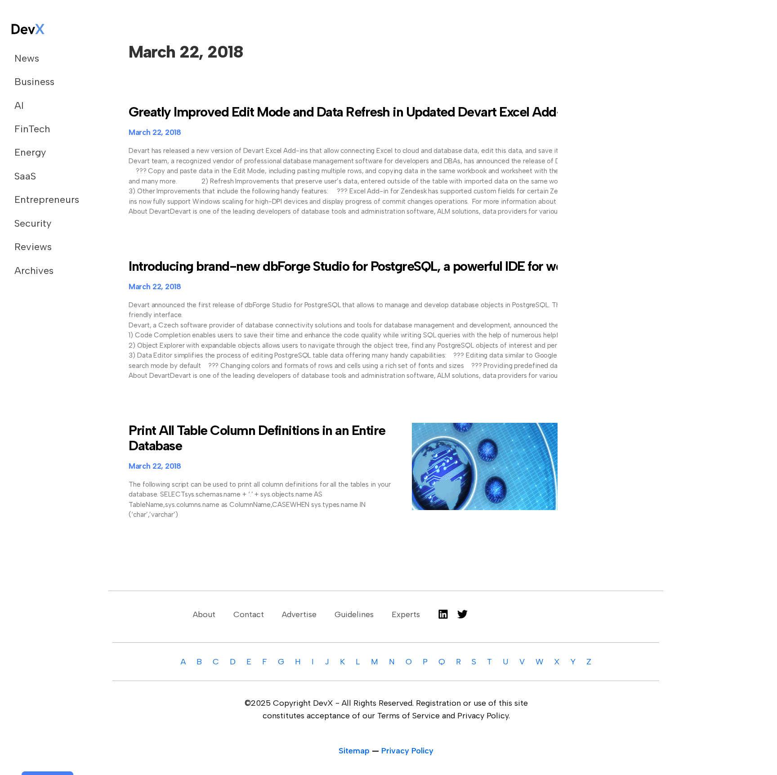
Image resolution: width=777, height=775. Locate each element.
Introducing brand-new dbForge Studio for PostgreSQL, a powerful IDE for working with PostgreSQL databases (439, 266)
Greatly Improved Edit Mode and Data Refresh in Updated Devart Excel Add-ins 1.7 (362, 111)
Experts (406, 614)
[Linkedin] (443, 614)
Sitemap (354, 751)
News (26, 58)
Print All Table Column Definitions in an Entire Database (257, 438)
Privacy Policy (407, 751)
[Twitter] (462, 614)
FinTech (32, 129)
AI (19, 105)
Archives (34, 270)
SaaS (25, 176)
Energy (30, 152)
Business (34, 82)
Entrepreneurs (46, 199)
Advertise (299, 614)
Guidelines (354, 614)
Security (32, 223)
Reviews (33, 247)
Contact (248, 614)
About (204, 614)
